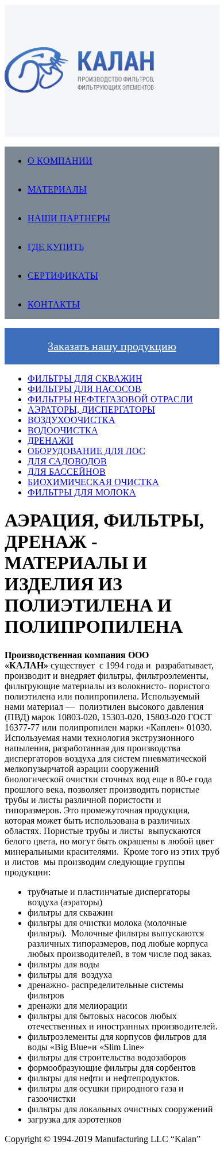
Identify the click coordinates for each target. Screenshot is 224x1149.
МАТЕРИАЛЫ (57, 189)
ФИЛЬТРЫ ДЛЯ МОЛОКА (82, 492)
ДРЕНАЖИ (51, 440)
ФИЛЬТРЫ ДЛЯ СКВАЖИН (85, 378)
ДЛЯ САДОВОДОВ (67, 461)
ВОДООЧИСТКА (63, 430)
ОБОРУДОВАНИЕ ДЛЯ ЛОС (86, 451)
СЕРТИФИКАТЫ (63, 275)
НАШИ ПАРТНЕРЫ (69, 218)
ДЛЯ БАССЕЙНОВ (67, 471)
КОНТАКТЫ (54, 304)
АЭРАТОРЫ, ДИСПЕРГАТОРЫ (91, 409)
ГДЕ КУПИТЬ (56, 247)
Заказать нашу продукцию (112, 346)
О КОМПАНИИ (60, 161)
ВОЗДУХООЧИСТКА (71, 420)
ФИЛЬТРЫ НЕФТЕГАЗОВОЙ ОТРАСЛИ (110, 399)
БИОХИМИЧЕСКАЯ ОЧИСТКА (93, 482)
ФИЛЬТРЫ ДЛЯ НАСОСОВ (84, 389)
